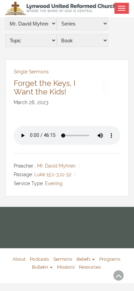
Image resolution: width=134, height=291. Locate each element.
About (18, 259)
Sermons (62, 259)
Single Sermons (31, 71)
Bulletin (40, 267)
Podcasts (39, 259)
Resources (90, 267)
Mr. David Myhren (56, 166)
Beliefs (84, 259)
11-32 (65, 175)
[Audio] (104, 87)
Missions (66, 267)
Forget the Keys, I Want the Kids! (45, 87)
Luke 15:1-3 (46, 175)
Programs (109, 259)
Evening (54, 183)
